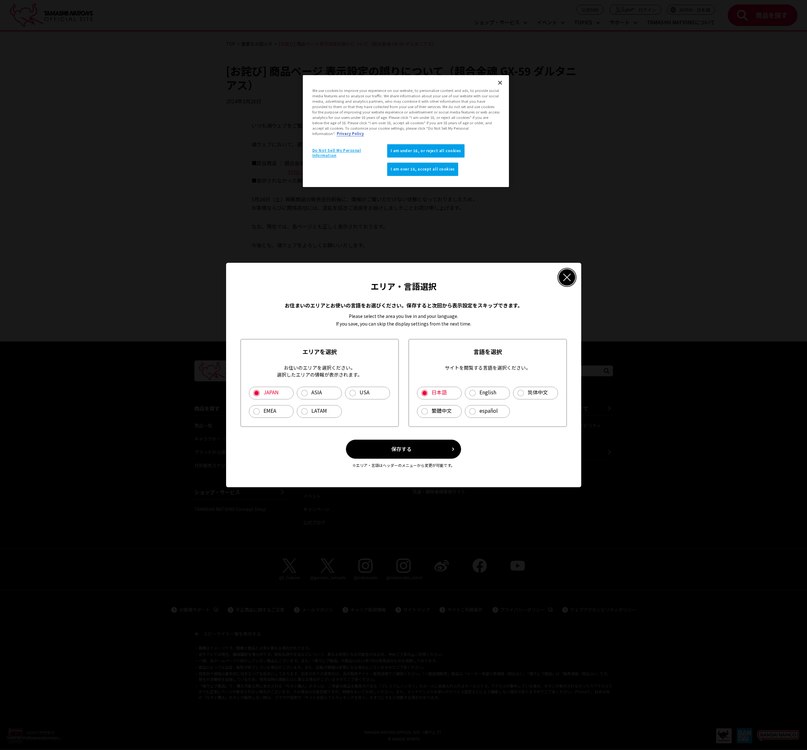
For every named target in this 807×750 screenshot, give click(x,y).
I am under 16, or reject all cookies (426, 150)
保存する (401, 449)
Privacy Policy (350, 133)
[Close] (500, 83)
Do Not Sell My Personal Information (336, 153)
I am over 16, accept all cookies (423, 168)
